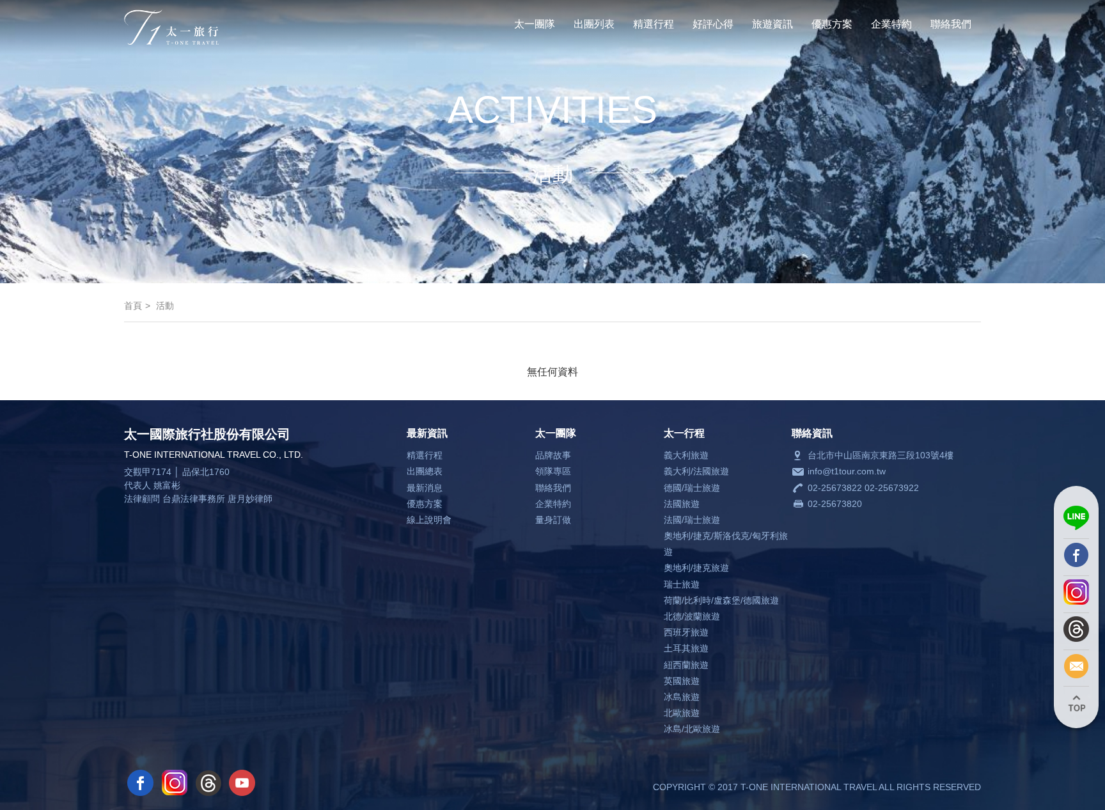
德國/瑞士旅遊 (692, 488)
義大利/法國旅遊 (696, 471)
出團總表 (425, 471)
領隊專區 (553, 471)
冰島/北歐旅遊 (692, 729)
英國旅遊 (682, 681)
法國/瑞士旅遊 (692, 520)
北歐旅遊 (682, 713)
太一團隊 (534, 24)
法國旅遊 (682, 504)
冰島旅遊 (682, 697)
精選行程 (653, 24)
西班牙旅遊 (686, 632)
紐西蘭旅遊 (686, 665)
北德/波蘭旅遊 (692, 616)
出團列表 (594, 24)
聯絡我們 (950, 24)
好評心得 (713, 24)
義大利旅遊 (686, 455)
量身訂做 (553, 520)
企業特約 (891, 24)
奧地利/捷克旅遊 (696, 568)
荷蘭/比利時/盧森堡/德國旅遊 (721, 600)
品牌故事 (553, 455)
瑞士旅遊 (682, 584)
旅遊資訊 (772, 24)
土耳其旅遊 (686, 648)
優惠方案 (831, 24)
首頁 (133, 305)
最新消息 (425, 488)
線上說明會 (429, 520)
